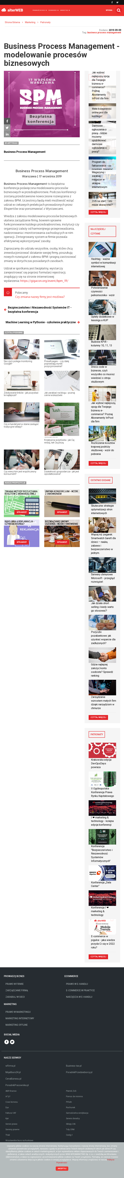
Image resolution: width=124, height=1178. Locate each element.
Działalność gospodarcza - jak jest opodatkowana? (61, 472)
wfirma (109, 10)
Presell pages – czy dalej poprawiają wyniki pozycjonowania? (56, 364)
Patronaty (45, 22)
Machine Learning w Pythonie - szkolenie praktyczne (41, 322)
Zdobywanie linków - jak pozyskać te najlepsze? (21, 393)
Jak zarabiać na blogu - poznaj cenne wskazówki (59, 393)
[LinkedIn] (7, 134)
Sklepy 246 (71, 1124)
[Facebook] (7, 121)
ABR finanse (10, 1091)
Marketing (30, 22)
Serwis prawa (11, 1124)
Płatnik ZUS (71, 1091)
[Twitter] (7, 127)
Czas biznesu (11, 1102)
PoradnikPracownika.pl (17, 1085)
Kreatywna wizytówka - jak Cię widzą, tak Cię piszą (59, 441)
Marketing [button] (64, 10)
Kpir (7, 1118)
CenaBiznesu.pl (13, 1078)
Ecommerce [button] (52, 10)
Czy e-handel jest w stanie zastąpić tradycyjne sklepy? (21, 425)
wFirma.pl (10, 1065)
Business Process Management (25, 151)
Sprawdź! (22, 512)
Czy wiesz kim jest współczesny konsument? (20, 472)
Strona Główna (12, 22)
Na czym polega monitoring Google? (18, 362)
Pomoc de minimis (74, 1096)
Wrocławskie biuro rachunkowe (19, 1140)
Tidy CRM (70, 1129)
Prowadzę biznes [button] (38, 10)
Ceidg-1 (69, 1135)
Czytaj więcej (98, 212)
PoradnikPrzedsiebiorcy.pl (79, 1072)
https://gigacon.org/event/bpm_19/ (44, 280)
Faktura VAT (10, 1113)
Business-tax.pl (74, 1065)
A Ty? (7, 1096)
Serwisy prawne (12, 1129)
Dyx (7, 1107)
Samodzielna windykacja (77, 1113)
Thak (7, 1135)
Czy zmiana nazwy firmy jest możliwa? (40, 297)
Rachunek (70, 1107)
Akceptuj (62, 1168)
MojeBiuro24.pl (13, 1072)
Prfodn (69, 1102)
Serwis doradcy (73, 1118)
